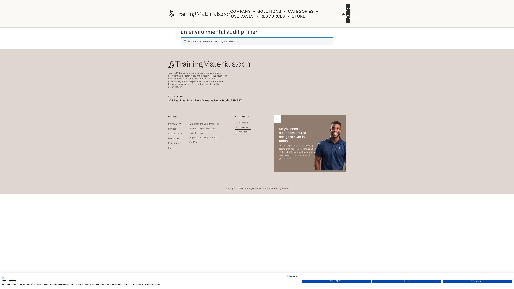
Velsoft (285, 188)
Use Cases (242, 16)
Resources (272, 16)
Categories (301, 11)
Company (240, 11)
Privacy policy (292, 276)
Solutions (269, 11)
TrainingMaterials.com (204, 14)
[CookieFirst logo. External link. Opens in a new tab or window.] (3, 278)
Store (298, 16)
